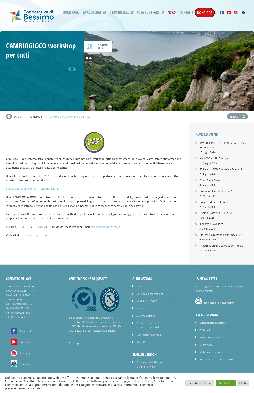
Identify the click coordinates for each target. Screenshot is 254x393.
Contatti (186, 12)
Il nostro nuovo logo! (211, 224)
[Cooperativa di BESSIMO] (32, 21)
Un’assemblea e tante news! (215, 191)
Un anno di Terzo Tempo (213, 202)
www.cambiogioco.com (35, 235)
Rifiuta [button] (243, 383)
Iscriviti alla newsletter (219, 302)
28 (90, 46)
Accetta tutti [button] (226, 383)
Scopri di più (80, 343)
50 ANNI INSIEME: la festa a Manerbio (221, 169)
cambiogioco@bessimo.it (105, 227)
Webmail (204, 330)
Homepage (71, 12)
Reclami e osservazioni (149, 293)
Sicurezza (141, 308)
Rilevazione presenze (211, 337)
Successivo (73, 69)
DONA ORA (204, 12)
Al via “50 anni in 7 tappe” (214, 158)
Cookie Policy (144, 381)
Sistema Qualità (145, 316)
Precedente (69, 69)
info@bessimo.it (15, 317)
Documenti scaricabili (148, 335)
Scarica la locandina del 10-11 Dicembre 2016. (32, 188)
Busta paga (206, 345)
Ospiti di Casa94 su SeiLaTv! (215, 213)
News (172, 12)
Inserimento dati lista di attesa (217, 359)
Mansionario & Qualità (212, 322)
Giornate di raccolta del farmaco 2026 (221, 235)
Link (138, 286)
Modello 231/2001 (146, 301)
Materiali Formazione (211, 352)
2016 (100, 48)
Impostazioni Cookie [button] (200, 383)
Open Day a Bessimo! (211, 180)
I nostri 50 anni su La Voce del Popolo (221, 245)
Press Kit (141, 342)
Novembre (103, 45)
